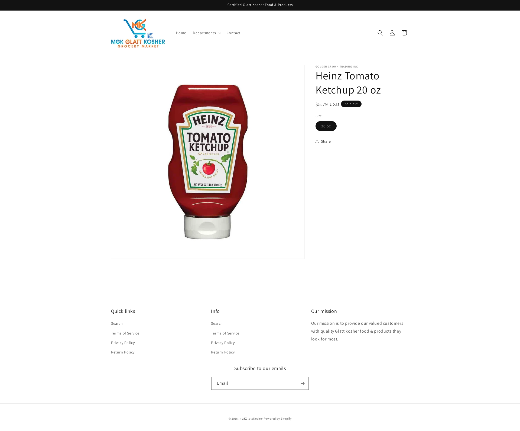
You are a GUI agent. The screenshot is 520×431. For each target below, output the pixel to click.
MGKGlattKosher (251, 418)
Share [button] (326, 141)
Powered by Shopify (278, 418)
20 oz (329, 127)
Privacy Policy (123, 342)
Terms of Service (125, 333)
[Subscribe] (302, 383)
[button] (206, 32)
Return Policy (123, 352)
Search (117, 323)
